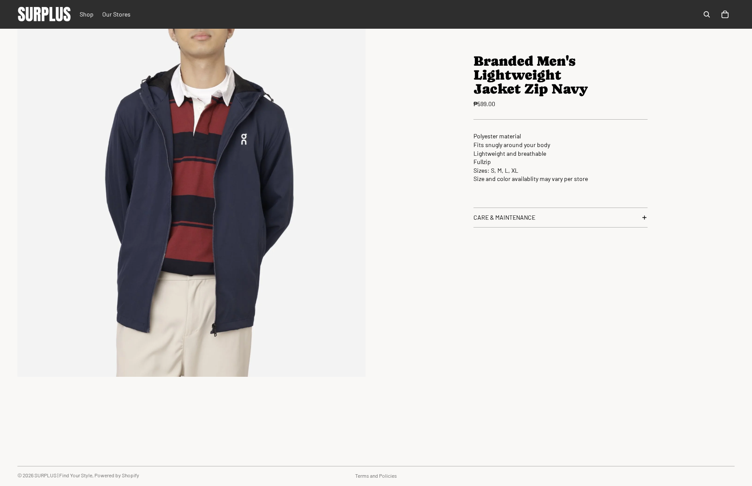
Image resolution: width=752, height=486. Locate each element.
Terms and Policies (376, 476)
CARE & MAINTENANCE (504, 217)
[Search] (706, 14)
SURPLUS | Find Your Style (63, 475)
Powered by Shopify (116, 475)
